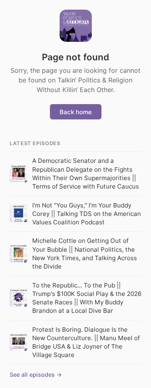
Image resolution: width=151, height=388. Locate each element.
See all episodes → (36, 374)
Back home (76, 112)
